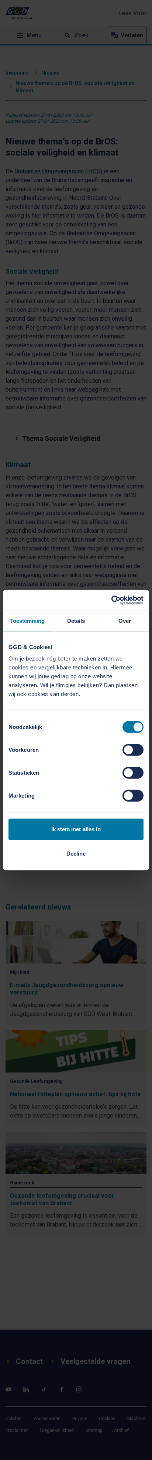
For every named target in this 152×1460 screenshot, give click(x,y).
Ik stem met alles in (76, 829)
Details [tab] (76, 620)
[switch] (133, 750)
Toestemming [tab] (27, 620)
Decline (76, 853)
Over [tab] (124, 620)
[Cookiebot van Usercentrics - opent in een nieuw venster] (111, 600)
